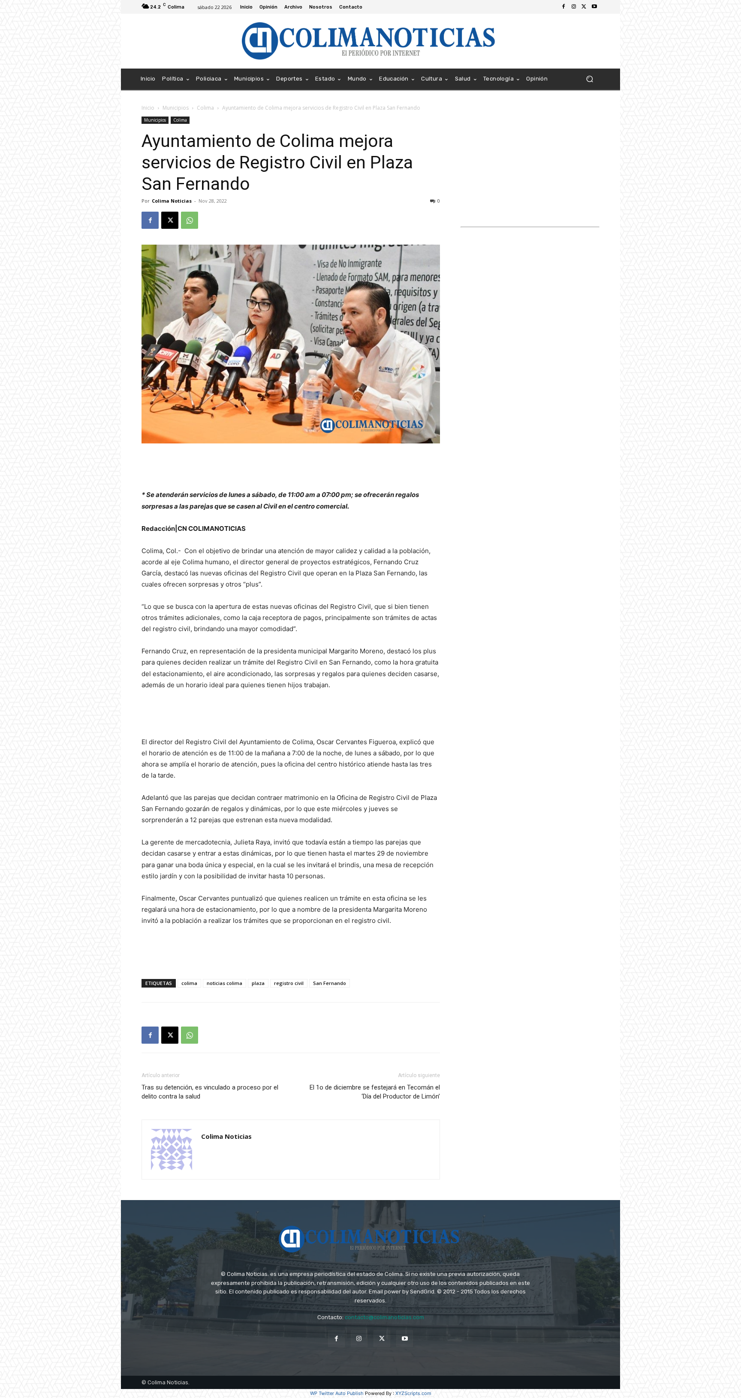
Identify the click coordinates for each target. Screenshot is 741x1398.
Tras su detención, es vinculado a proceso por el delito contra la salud (210, 1092)
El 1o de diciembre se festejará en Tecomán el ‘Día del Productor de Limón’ (375, 1092)
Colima (205, 107)
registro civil (289, 983)
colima (189, 983)
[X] (584, 7)
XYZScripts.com (413, 1393)
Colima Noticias (172, 201)
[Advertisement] (290, 467)
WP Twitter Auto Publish (337, 1393)
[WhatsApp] (189, 220)
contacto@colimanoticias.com (384, 1317)
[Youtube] (594, 7)
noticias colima (224, 983)
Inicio (148, 107)
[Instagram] (574, 7)
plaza (258, 983)
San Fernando (329, 983)
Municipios (176, 107)
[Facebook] (563, 7)
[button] (589, 79)
